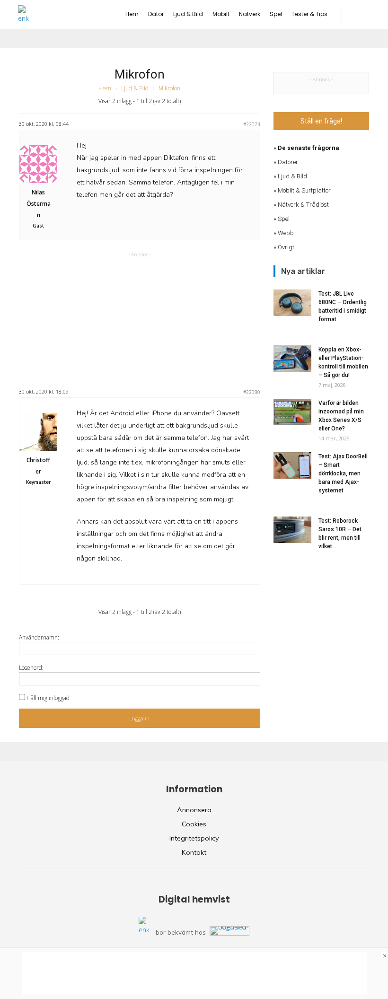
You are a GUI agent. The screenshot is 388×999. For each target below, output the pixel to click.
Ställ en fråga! (321, 121)
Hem (104, 88)
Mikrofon (140, 74)
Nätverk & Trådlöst (303, 204)
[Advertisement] (140, 319)
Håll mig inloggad (48, 698)
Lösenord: (31, 668)
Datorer (288, 162)
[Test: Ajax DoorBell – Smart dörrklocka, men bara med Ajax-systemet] (292, 465)
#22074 (251, 124)
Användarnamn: (39, 637)
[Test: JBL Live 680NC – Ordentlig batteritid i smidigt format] (292, 302)
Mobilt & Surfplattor (304, 190)
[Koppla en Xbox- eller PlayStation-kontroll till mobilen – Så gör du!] (292, 358)
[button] (361, 14)
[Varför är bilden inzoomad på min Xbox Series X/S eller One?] (292, 412)
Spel (284, 218)
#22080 (251, 392)
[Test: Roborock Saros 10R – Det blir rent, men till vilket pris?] (292, 530)
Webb (286, 233)
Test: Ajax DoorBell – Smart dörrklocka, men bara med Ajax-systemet (343, 473)
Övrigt (286, 247)
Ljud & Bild (135, 88)
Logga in (139, 718)
